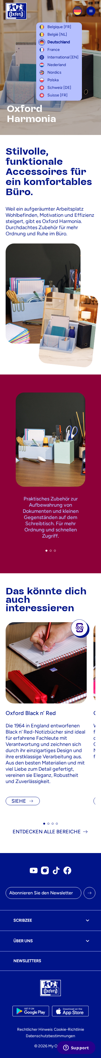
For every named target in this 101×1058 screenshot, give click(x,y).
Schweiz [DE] (59, 87)
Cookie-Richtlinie (69, 1029)
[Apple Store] (70, 1011)
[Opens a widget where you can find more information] (76, 1048)
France (53, 49)
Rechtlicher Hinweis (35, 1029)
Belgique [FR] (59, 26)
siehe (19, 801)
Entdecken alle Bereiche (47, 832)
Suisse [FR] (57, 95)
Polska (53, 80)
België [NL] (57, 34)
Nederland (56, 64)
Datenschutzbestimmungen (50, 1036)
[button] (46, 551)
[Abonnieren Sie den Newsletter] (89, 893)
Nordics (54, 72)
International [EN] (63, 57)
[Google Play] (30, 1011)
